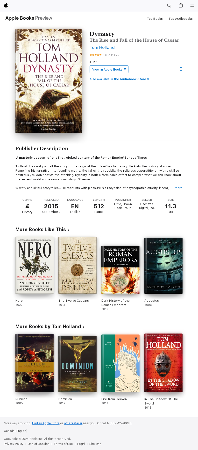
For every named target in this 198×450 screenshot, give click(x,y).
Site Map (95, 444)
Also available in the (118, 79)
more (179, 188)
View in (107, 69)
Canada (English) (15, 431)
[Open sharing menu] (181, 69)
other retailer (73, 423)
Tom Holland (102, 47)
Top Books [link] (155, 18)
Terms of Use (63, 444)
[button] (169, 6)
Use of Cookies (38, 444)
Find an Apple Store (46, 423)
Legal (81, 444)
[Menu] (192, 6)
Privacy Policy (13, 444)
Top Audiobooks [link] (181, 18)
